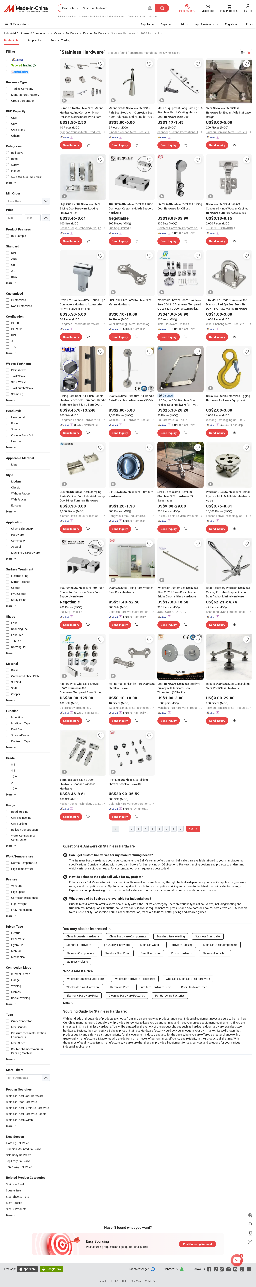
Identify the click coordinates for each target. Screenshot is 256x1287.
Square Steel (13, 1190)
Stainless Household (215, 953)
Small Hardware (151, 953)
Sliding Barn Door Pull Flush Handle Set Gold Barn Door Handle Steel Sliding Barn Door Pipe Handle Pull (83, 400)
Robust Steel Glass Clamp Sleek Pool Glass (228, 686)
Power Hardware (181, 953)
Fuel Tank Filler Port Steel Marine (130, 302)
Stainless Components (80, 953)
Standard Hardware (78, 945)
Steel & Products (16, 1209)
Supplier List (35, 40)
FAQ (116, 1281)
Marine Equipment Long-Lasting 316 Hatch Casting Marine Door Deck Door (180, 112)
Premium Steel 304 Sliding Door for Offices (179, 206)
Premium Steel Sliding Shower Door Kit (128, 782)
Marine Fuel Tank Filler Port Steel (132, 686)
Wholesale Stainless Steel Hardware (188, 979)
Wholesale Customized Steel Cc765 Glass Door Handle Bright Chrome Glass (177, 592)
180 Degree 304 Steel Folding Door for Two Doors (176, 402)
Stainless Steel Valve (207, 936)
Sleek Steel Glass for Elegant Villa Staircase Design (228, 112)
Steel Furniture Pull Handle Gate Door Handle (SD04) (131, 398)
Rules (249, 24)
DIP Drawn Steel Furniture (131, 494)
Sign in (248, 10)
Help (182, 24)
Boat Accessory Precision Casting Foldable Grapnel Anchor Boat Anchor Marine (228, 592)
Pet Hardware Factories (170, 995)
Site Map (136, 1281)
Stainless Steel (15, 1184)
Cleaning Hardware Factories (127, 995)
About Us (104, 1281)
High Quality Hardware (115, 945)
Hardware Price (119, 987)
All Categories (17, 24)
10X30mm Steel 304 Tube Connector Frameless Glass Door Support (82, 592)
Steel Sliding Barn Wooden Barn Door (131, 590)
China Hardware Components (127, 936)
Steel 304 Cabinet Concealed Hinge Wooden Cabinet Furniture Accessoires (227, 208)
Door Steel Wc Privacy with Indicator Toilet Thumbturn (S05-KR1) (178, 688)
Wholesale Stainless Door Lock (85, 979)
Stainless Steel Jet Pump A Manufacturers (102, 16)
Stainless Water (149, 945)
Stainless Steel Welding (171, 936)
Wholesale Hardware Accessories (134, 979)
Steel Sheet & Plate (17, 1196)
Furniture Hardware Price (155, 987)
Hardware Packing (181, 945)
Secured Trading (61, 40)
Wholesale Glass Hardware (83, 987)
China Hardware (136, 16)
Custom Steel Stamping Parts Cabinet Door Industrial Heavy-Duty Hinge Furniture (82, 496)
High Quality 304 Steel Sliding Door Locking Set (80, 208)
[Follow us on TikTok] (216, 1269)
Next (192, 828)
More (66, 1002)
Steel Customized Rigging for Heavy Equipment (228, 398)
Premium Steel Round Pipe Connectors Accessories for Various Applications (82, 304)
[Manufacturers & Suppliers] (26, 8)
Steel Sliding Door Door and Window (77, 784)
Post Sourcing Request (197, 1244)
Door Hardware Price (194, 987)
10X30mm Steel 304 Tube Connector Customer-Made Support (131, 208)
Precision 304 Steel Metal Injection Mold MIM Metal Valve (228, 496)
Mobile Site (151, 1281)
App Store (27, 1269)
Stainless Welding (77, 961)
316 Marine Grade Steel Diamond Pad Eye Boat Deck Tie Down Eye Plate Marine (226, 304)
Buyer (164, 24)
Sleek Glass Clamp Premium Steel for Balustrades (175, 496)
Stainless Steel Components (220, 945)
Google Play (51, 1269)
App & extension (205, 24)
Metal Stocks (14, 1203)
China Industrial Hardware (82, 936)
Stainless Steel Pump (117, 953)
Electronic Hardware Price (82, 995)
